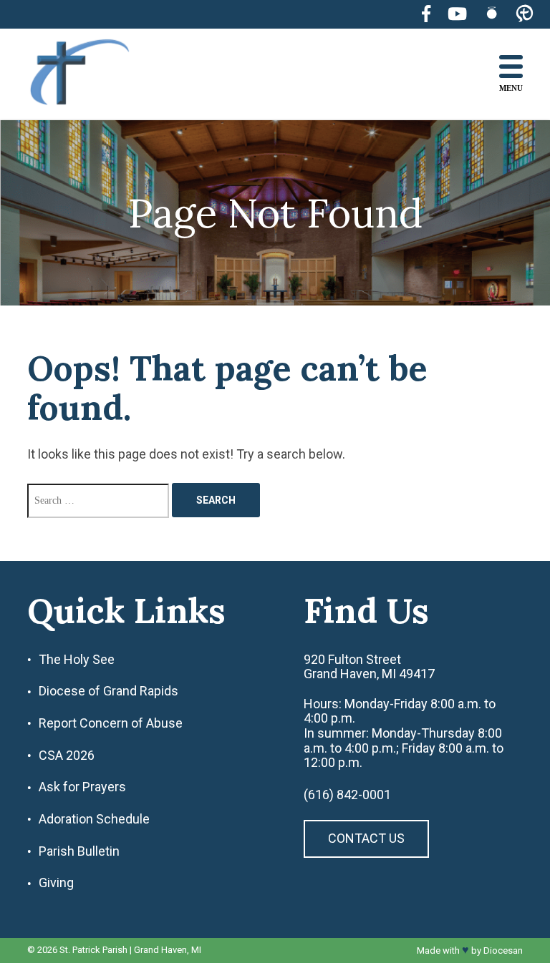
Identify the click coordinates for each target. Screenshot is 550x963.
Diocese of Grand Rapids (108, 691)
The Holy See (77, 659)
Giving (56, 883)
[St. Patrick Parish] (90, 74)
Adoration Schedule (94, 819)
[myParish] (524, 14)
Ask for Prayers (82, 787)
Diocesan (503, 950)
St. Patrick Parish (93, 949)
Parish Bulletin (79, 851)
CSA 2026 (67, 755)
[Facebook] (426, 14)
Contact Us (366, 838)
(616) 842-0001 (347, 795)
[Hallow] (491, 14)
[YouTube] (457, 14)
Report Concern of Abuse (111, 723)
